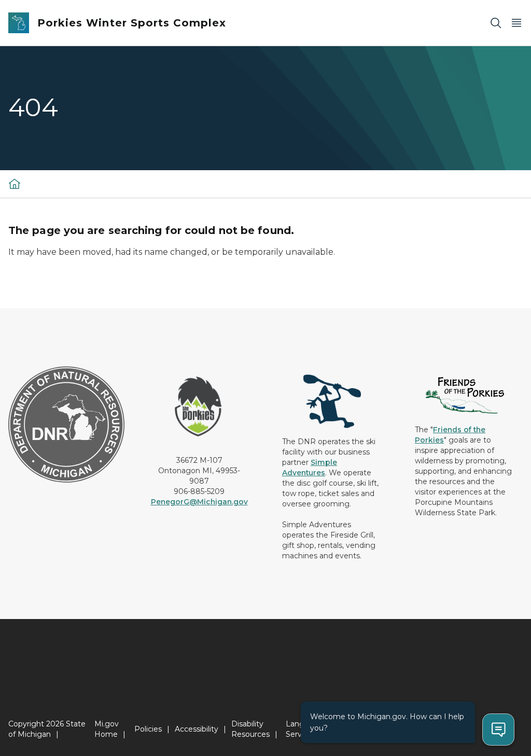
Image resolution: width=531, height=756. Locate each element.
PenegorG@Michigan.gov (199, 501)
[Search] (496, 23)
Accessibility (196, 729)
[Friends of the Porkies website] (464, 395)
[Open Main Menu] (516, 23)
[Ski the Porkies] (14, 183)
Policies (148, 729)
